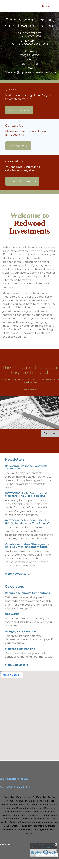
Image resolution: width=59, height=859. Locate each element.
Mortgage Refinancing (20, 648)
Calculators (14, 586)
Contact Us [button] (17, 145)
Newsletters (15, 459)
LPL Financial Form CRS (14, 778)
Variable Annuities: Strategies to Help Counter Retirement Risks (27, 545)
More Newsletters (18, 573)
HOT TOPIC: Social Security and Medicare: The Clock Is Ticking (26, 494)
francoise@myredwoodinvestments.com (32, 72)
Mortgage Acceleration (20, 631)
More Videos (29, 390)
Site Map (5, 844)
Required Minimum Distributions (27, 593)
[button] (48, 6)
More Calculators (17, 664)
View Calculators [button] (21, 181)
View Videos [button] (17, 110)
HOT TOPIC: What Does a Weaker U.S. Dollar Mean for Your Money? (27, 522)
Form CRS (6, 787)
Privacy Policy (22, 787)
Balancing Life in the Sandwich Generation (26, 467)
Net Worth (12, 613)
